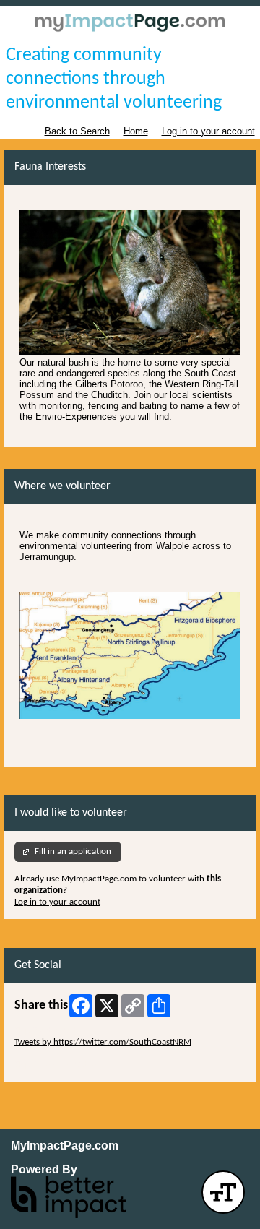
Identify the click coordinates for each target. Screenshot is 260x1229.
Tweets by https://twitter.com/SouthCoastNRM (102, 1042)
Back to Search (77, 131)
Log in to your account (208, 131)
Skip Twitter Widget (51, 1030)
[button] (223, 1192)
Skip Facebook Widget (56, 1064)
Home (136, 131)
